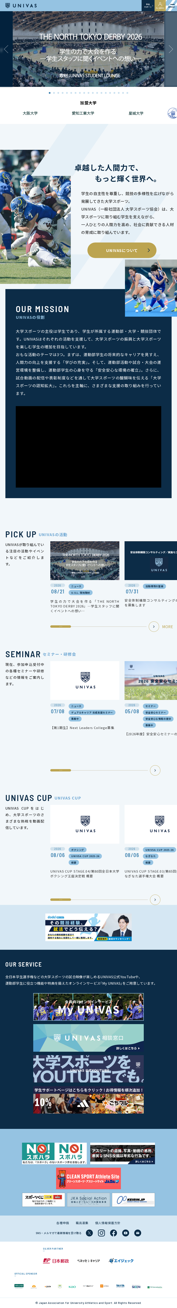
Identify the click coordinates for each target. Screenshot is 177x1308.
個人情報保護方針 (108, 1223)
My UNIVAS (160, 8)
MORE (167, 626)
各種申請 (62, 1223)
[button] (171, 49)
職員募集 (82, 1223)
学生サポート (148, 5)
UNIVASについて (122, 250)
